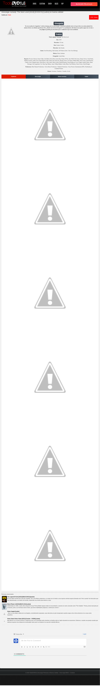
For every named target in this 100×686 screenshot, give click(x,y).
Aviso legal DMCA (64, 672)
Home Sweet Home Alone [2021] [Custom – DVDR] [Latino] (23, 618)
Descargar (38, 76)
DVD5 (34, 3)
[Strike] (30, 647)
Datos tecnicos (62, 76)
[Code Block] (41, 647)
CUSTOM (42, 3)
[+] (49, 646)
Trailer (86, 76)
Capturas (13, 76)
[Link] (43, 647)
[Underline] (27, 647)
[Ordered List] (32, 647)
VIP (62, 3)
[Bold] (21, 647)
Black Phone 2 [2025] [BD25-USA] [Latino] (19, 604)
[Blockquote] (38, 647)
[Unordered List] (35, 647)
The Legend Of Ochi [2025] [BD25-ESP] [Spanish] (20, 597)
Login (84, 634)
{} (46, 646)
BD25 (56, 3)
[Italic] (24, 647)
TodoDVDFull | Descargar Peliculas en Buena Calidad (44, 672)
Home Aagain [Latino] (13, 611)
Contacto (72, 672)
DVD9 (50, 3)
